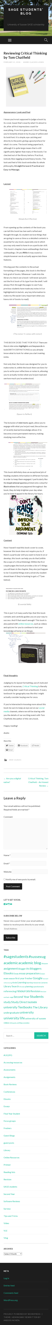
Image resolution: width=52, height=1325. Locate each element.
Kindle (14, 983)
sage (11, 997)
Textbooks (25, 1007)
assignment (11, 968)
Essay (16, 973)
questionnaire (38, 987)
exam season (9, 978)
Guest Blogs (9, 1135)
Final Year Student (12, 1113)
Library (7, 1150)
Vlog (6, 1238)
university (27, 1012)
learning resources (34, 983)
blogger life (23, 968)
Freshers (7, 1128)
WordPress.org (11, 1300)
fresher (28, 978)
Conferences (9, 1091)
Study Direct (19, 1002)
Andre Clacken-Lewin (33, 62)
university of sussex (35, 1018)
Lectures (44, 983)
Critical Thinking (30, 686)
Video (6, 1223)
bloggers (35, 968)
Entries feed (9, 1285)
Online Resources (11, 1157)
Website (7, 871)
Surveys (7, 1208)
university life (14, 1018)
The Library (40, 1007)
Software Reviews (12, 1201)
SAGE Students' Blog (25, 11)
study (7, 1002)
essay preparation (29, 973)
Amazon (44, 963)
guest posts (9, 1143)
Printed (7, 1164)
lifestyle (22, 987)
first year (20, 978)
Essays (42, 974)
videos (6, 1023)
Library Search (11, 986)
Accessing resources (13, 1062)
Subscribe (10, 937)
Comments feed (11, 1293)
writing (19, 1023)
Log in (6, 1278)
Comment (8, 817)
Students (37, 996)
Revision (35, 991)
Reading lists (9, 1172)
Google (37, 978)
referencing (10, 991)
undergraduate (11, 1012)
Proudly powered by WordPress (22, 1314)
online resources (25, 623)
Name (7, 855)
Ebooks (8, 973)
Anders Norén (11, 1320)
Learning (22, 982)
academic (11, 963)
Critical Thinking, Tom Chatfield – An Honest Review (38, 782)
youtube (26, 1023)
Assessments (9, 1069)
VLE (5, 1230)
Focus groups (10, 1121)
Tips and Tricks (11, 1216)
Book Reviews (10, 1084)
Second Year (21, 996)
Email (7, 863)
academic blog (29, 963)
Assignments (9, 1077)
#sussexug (37, 956)
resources (23, 991)
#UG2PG (8, 1055)
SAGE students (15, 760)
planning (29, 986)
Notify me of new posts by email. (21, 879)
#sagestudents (16, 956)
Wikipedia (13, 1023)
